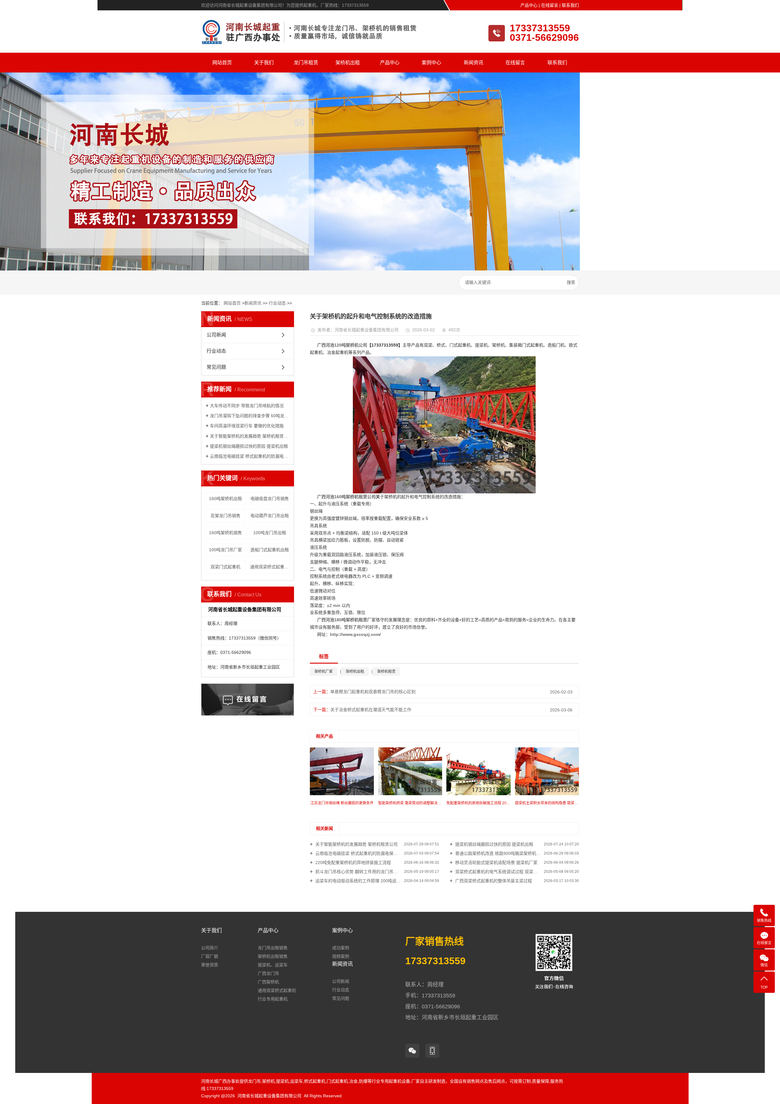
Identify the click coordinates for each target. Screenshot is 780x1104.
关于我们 (264, 62)
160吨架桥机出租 (225, 498)
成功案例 (340, 947)
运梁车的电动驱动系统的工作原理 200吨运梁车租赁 (363, 880)
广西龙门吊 (268, 973)
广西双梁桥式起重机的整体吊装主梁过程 (493, 880)
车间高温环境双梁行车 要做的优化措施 (247, 425)
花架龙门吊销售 (225, 515)
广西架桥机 (268, 981)
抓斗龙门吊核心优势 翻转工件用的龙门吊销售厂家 (362, 871)
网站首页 (222, 62)
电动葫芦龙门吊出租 (269, 515)
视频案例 (340, 956)
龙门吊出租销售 (273, 947)
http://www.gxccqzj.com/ (355, 634)
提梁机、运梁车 (273, 964)
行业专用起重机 (273, 998)
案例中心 (431, 62)
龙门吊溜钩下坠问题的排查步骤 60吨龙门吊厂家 (249, 415)
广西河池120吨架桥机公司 (342, 345)
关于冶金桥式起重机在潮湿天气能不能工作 (370, 709)
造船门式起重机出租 (269, 549)
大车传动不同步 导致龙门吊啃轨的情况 (247, 405)
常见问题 (216, 367)
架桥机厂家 (323, 671)
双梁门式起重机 (225, 566)
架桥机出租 (347, 62)
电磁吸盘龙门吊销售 (269, 498)
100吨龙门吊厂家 (225, 549)
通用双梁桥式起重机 (277, 990)
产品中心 (528, 5)
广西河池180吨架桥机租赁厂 (344, 619)
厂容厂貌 (209, 956)
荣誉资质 (209, 964)
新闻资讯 (473, 62)
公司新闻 (216, 334)
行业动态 (277, 303)
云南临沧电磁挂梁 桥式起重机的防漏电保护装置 (249, 456)
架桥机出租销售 (273, 956)
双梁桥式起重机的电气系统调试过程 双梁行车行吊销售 (506, 871)
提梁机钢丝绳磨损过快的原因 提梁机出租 (249, 446)
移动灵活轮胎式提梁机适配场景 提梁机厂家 (495, 862)
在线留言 (549, 5)
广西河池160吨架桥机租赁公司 (346, 496)
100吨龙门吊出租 (269, 532)
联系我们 (570, 5)
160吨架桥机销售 (225, 532)
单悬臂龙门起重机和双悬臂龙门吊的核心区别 (373, 691)
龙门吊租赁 (306, 62)
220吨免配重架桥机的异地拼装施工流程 (352, 862)
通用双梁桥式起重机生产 (270, 566)
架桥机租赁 (386, 671)
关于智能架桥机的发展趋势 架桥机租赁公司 (249, 436)
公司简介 (209, 947)
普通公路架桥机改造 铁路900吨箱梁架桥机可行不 (501, 853)
